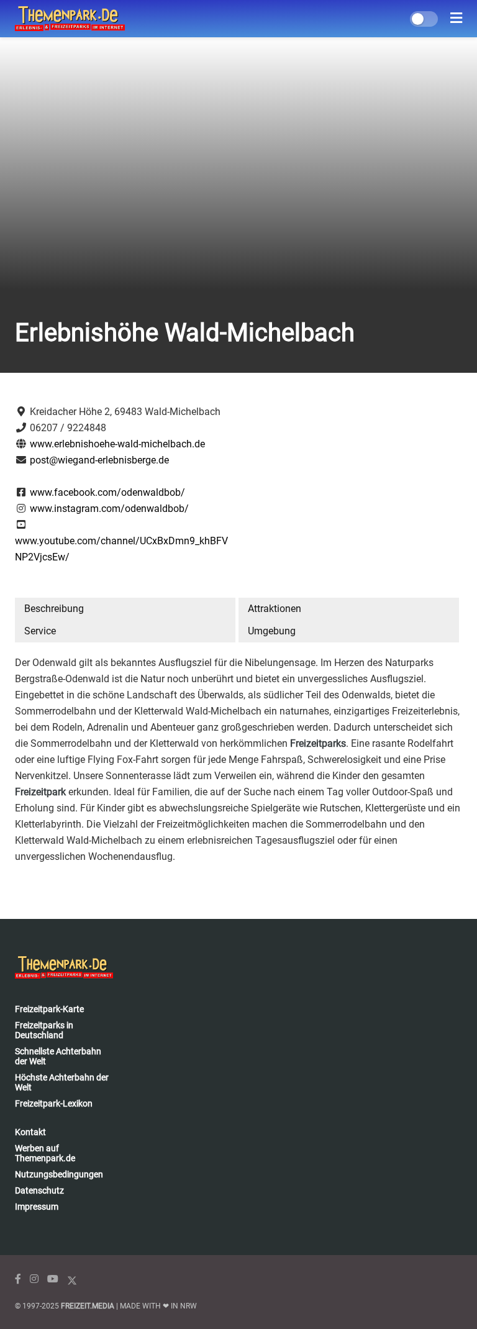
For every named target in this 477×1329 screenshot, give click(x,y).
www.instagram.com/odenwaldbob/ (109, 508)
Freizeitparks (318, 743)
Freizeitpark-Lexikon (54, 1103)
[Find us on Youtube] (52, 1279)
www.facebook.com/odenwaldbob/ (107, 492)
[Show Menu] (456, 18)
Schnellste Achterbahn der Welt (58, 1056)
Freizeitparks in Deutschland (44, 1030)
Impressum (36, 1207)
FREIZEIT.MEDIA (87, 1306)
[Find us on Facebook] (18, 1279)
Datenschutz (39, 1190)
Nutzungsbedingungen (59, 1174)
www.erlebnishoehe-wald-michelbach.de (117, 444)
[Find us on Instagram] (34, 1279)
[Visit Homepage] (70, 18)
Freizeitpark (40, 792)
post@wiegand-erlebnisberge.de (99, 460)
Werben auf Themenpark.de (45, 1153)
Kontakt (30, 1132)
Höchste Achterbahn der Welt (62, 1082)
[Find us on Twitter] (72, 1279)
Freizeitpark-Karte (49, 1009)
